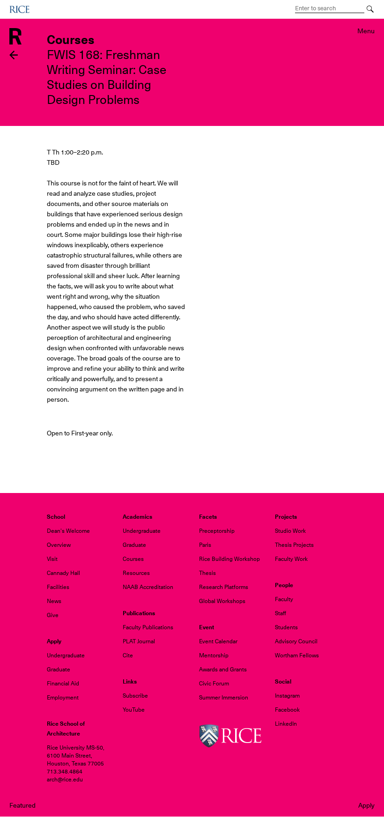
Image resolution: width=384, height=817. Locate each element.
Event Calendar (218, 641)
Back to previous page (13, 55)
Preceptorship (217, 531)
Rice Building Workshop (229, 559)
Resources (136, 573)
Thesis (207, 573)
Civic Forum (214, 683)
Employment (63, 697)
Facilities (58, 587)
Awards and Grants (223, 669)
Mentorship (214, 655)
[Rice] (230, 735)
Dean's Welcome (68, 531)
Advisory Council (296, 641)
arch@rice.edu (65, 779)
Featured (22, 805)
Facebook (287, 710)
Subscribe (135, 695)
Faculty (284, 599)
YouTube (134, 710)
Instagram (287, 695)
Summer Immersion (223, 697)
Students (286, 627)
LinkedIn (286, 724)
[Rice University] (19, 9)
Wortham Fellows (297, 655)
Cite (128, 655)
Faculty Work (291, 559)
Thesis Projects (294, 545)
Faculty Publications (148, 627)
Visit (52, 559)
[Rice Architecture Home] (15, 35)
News (54, 601)
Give (53, 615)
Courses (133, 559)
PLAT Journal (139, 641)
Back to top (13, 429)
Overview (59, 545)
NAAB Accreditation (148, 587)
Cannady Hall (63, 573)
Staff (280, 613)
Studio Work (290, 531)
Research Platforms (223, 587)
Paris (205, 545)
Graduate (134, 545)
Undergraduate (142, 531)
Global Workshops (222, 601)
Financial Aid (63, 683)
